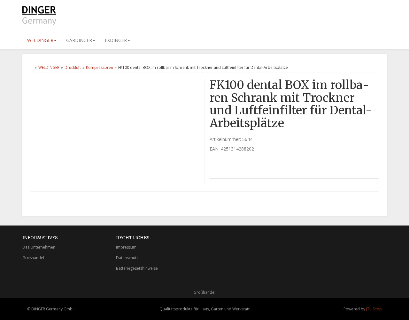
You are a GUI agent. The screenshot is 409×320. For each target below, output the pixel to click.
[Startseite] (31, 67)
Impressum (126, 247)
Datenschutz (127, 257)
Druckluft (73, 67)
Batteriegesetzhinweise (137, 268)
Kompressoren (99, 67)
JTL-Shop (374, 309)
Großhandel (33, 257)
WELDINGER (40, 40)
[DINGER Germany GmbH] (79, 15)
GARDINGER (79, 40)
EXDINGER (116, 40)
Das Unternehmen (38, 247)
